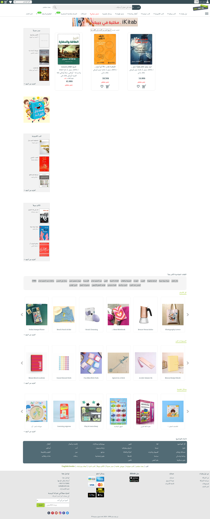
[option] (173, 314)
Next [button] (22, 314)
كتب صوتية (130, 466)
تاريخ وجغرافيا (126, 448)
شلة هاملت (35, 68)
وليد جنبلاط (34, 212)
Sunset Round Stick (64, 378)
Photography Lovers (172, 329)
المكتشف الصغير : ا (173, 426)
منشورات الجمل (84, 285)
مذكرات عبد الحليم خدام (46, 280)
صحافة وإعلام (180, 452)
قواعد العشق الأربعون (98, 285)
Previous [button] (187, 314)
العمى (106, 280)
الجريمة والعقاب (126, 280)
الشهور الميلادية (118, 426)
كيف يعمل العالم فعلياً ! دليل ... (141, 66)
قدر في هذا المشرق (33, 210)
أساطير (48, 448)
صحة (156, 448)
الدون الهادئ (73, 285)
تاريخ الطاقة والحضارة (68, 66)
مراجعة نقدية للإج (33, 175)
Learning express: (64, 426)
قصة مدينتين (112, 285)
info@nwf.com (64, 486)
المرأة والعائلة (127, 452)
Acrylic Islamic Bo (145, 378)
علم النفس (155, 460)
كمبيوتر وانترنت (153, 452)
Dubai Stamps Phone (37, 329)
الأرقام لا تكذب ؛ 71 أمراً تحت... (105, 66)
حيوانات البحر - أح (37, 426)
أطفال (49, 444)
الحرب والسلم (123, 285)
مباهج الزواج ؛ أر (34, 244)
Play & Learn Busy (91, 426)
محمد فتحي (34, 246)
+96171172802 (64, 483)
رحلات (75, 456)
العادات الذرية (114, 280)
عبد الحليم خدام (96, 280)
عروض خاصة (119, 466)
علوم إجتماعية (99, 456)
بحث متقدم (140, 466)
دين (76, 452)
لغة (157, 444)
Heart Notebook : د (118, 329)
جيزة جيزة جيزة (34, 227)
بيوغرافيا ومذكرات (98, 444)
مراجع (102, 452)
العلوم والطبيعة (46, 452)
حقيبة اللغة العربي (146, 426)
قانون (129, 460)
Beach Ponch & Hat (64, 329)
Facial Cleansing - (91, 329)
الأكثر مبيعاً (100, 466)
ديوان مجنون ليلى (75, 280)
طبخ (184, 448)
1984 (34, 280)
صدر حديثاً (110, 466)
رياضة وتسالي (180, 456)
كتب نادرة (92, 466)
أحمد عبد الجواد (33, 37)
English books (68, 466)
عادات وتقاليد (46, 456)
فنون (129, 444)
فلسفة (129, 456)
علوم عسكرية (181, 460)
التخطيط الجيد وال (33, 140)
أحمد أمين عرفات (33, 70)
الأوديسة (86, 280)
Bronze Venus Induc (145, 329)
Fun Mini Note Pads (91, 378)
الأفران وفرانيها (34, 35)
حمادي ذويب (34, 177)
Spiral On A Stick (118, 378)
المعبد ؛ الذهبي (34, 157)
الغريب (143, 280)
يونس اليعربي (34, 53)
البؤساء (136, 280)
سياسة (156, 456)
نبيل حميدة (34, 143)
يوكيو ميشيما (34, 160)
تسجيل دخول (202, 2)
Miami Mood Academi (37, 378)
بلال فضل (35, 229)
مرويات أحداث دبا (33, 51)
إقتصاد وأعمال (73, 444)
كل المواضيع (181, 444)
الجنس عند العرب (135, 285)
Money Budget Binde (173, 378)
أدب (76, 448)
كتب (146, 466)
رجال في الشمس (61, 280)
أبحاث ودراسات (81, 466)
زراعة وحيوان (100, 448)
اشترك (40, 505)
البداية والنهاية (152, 280)
